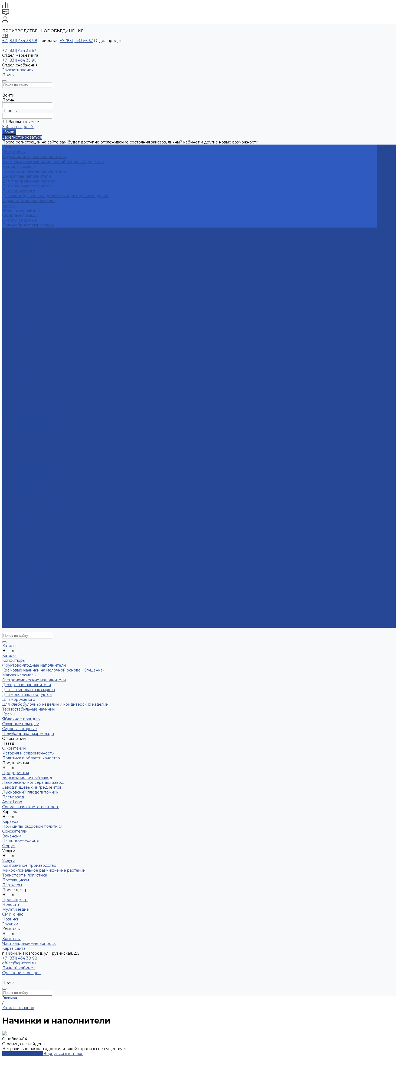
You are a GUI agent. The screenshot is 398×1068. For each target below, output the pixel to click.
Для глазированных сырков (28, 181)
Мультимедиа (15, 352)
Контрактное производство (29, 317)
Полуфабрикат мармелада (28, 225)
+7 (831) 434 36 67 (19, 50)
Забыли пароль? (18, 126)
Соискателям (15, 293)
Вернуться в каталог (63, 1053)
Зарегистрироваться (22, 137)
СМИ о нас (12, 356)
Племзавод (13, 269)
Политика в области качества (31, 239)
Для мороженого (18, 190)
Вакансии (11, 298)
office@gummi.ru (19, 963)
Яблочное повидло (21, 210)
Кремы (8, 205)
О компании (14, 474)
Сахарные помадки (20, 215)
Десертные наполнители (26, 176)
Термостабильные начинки (28, 200)
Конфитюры (13, 151)
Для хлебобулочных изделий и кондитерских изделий (55, 195)
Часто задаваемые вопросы (29, 376)
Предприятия (15, 244)
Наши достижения (20, 303)
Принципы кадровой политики (32, 288)
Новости (10, 347)
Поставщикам (15, 332)
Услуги (8, 557)
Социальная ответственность (30, 278)
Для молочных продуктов (27, 186)
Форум (8, 308)
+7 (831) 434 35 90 (19, 60)
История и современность (28, 234)
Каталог (9, 391)
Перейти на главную (22, 1053)
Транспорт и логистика (24, 327)
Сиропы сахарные (19, 220)
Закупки (10, 610)
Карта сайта (13, 381)
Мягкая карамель (18, 166)
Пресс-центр (15, 586)
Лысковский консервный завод (33, 254)
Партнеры (12, 581)
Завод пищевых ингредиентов (31, 259)
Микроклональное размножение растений (44, 322)
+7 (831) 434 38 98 (19, 40)
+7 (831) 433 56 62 (76, 40)
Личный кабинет (18, 967)
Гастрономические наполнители (34, 171)
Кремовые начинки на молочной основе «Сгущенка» (53, 161)
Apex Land (12, 273)
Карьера (10, 283)
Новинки (10, 605)
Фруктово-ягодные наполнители (34, 156)
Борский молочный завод (27, 249)
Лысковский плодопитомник (30, 264)
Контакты (11, 615)
